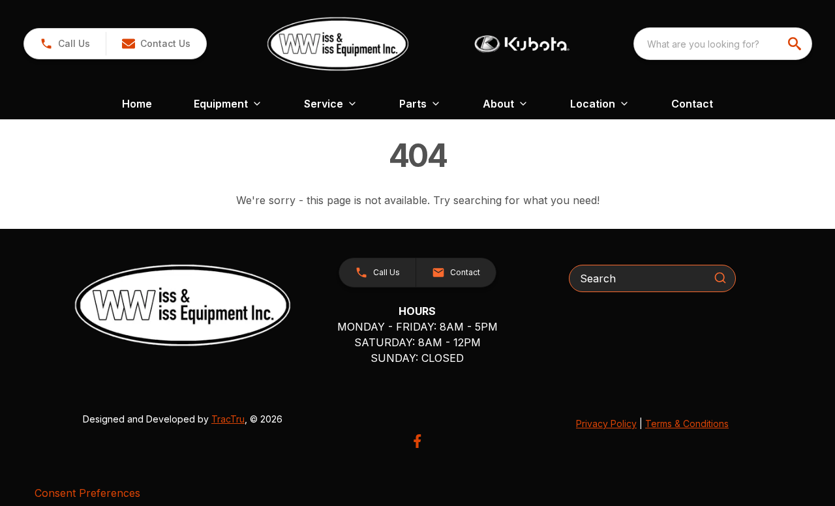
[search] (796, 44)
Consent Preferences (87, 492)
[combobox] (723, 43)
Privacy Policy (606, 423)
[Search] (720, 277)
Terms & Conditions (687, 423)
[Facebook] (417, 441)
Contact (692, 103)
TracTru (228, 418)
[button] (65, 43)
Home (137, 103)
